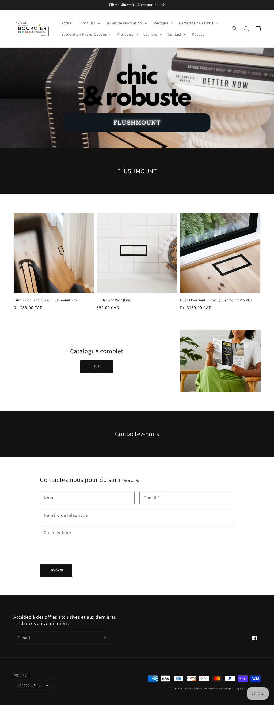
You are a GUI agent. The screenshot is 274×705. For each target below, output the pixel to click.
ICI (96, 366)
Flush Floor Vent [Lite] (114, 300)
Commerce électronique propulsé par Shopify (232, 688)
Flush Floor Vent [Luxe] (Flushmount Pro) (45, 300)
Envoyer (56, 569)
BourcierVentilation (190, 688)
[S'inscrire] (104, 638)
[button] (89, 23)
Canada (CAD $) (30, 685)
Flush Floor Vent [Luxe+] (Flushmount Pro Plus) (217, 300)
